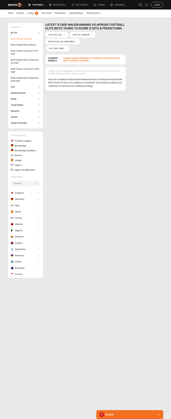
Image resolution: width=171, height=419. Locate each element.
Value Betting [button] (75, 13)
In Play (32, 13)
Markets (20, 13)
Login (157, 5)
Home (10, 13)
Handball (120, 5)
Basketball (59, 5)
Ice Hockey (82, 5)
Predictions (60, 13)
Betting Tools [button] (93, 13)
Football (38, 5)
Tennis (101, 5)
